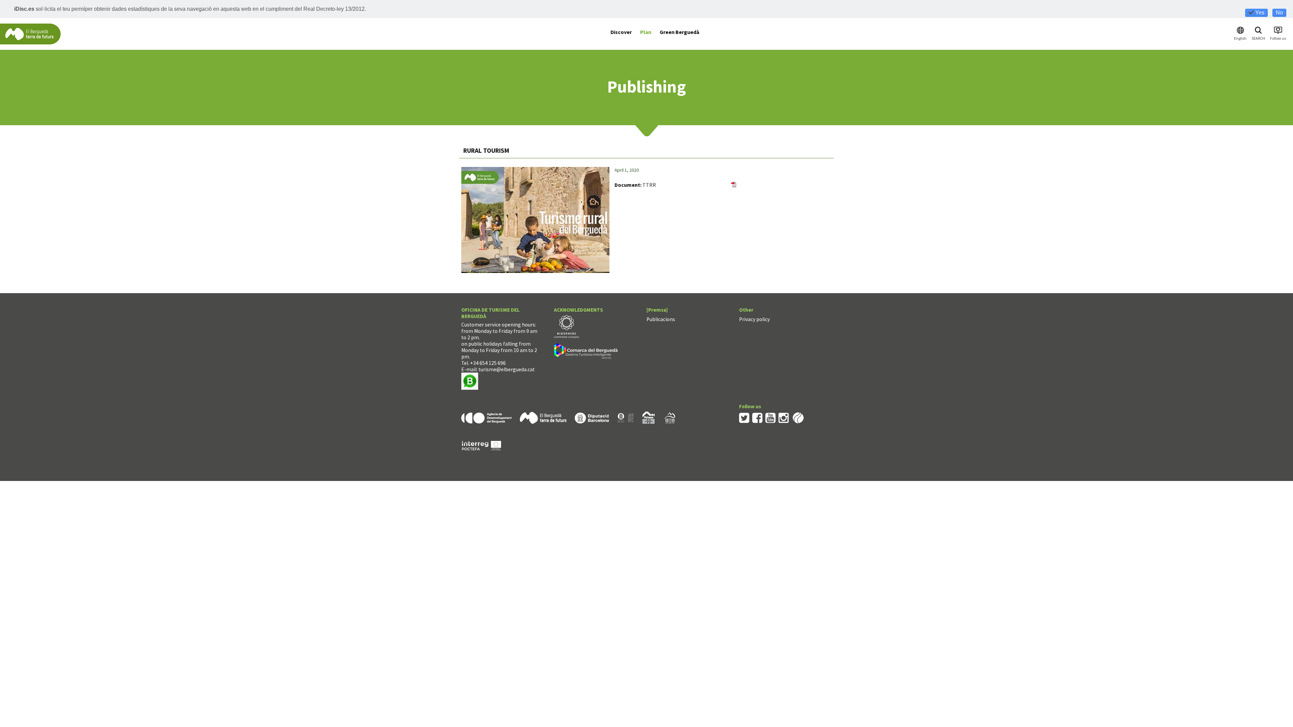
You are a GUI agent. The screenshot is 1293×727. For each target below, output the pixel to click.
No (1279, 12)
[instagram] (783, 417)
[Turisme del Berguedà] (30, 33)
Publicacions (660, 319)
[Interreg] (481, 445)
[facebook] (757, 417)
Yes (1259, 12)
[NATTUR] (669, 417)
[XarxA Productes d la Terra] (625, 417)
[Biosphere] (566, 326)
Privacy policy (754, 319)
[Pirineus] (648, 417)
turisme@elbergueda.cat (506, 369)
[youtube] (770, 417)
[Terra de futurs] (543, 417)
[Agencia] (486, 417)
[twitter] (744, 417)
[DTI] (587, 352)
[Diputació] (592, 417)
